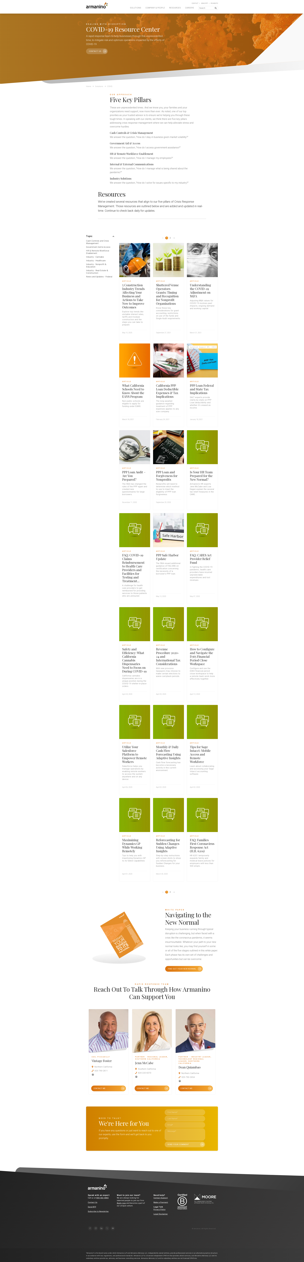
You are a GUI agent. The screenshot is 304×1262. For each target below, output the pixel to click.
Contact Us (95, 51)
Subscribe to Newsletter (98, 1211)
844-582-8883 (102, 1198)
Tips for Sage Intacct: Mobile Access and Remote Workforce (200, 754)
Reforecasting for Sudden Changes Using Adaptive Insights (168, 845)
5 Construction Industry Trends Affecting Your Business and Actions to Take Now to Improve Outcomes (133, 296)
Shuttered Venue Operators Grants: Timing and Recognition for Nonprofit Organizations (167, 294)
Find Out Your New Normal (182, 969)
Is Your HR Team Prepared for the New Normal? (201, 476)
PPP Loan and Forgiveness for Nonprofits (166, 476)
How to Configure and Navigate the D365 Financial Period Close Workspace (202, 656)
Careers (189, 8)
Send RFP (92, 1207)
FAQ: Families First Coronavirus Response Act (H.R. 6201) (202, 845)
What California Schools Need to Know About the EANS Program (133, 391)
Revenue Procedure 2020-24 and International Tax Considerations (168, 656)
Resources (175, 8)
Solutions (135, 8)
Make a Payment (161, 1202)
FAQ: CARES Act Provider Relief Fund (200, 559)
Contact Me (143, 1088)
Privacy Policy (160, 1209)
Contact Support (161, 1198)
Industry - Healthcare (96, 260)
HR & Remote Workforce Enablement (97, 251)
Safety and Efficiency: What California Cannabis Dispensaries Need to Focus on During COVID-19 (134, 660)
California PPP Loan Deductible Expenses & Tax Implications (167, 391)
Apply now (121, 1203)
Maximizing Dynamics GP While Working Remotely (132, 845)
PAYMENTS (214, 3)
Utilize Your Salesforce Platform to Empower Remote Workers (134, 754)
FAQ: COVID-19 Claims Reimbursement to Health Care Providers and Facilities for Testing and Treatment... (133, 568)
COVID (109, 86)
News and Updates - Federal (99, 276)
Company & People (155, 8)
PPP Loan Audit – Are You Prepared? (134, 476)
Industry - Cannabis (95, 257)
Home (88, 86)
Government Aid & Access (98, 247)
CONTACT (195, 3)
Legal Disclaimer (161, 1214)
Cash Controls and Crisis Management (97, 242)
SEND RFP (204, 3)
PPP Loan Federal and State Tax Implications (202, 389)
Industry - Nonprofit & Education (96, 265)
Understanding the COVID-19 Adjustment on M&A (200, 290)
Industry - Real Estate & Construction (97, 271)
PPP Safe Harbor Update (167, 557)
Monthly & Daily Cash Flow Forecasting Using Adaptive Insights (168, 752)
